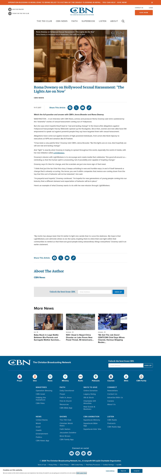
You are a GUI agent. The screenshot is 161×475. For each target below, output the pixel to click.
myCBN (118, 465)
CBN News (39, 98)
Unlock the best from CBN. (62, 292)
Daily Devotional (67, 391)
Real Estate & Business (89, 408)
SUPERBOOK (88, 21)
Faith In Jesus (66, 397)
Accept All (136, 471)
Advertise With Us (115, 397)
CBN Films (40, 403)
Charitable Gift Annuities (89, 402)
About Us (111, 404)
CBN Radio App (114, 427)
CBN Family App (67, 439)
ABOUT (114, 21)
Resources (64, 404)
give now (144, 12)
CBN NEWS (62, 21)
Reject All (123, 471)
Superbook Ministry (91, 420)
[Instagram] (83, 453)
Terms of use (42, 465)
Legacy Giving (89, 394)
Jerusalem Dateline (68, 433)
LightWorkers (58, 153)
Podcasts (111, 423)
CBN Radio (112, 420)
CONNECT (112, 387)
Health (39, 430)
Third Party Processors (93, 465)
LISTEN (102, 21)
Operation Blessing (44, 391)
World (38, 423)
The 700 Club (44, 21)
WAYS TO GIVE (90, 387)
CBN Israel (40, 394)
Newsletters (112, 391)
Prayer (62, 394)
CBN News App (42, 441)
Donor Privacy (64, 465)
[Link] (89, 107)
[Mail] (82, 107)
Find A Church (66, 401)
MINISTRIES (41, 387)
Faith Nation (65, 429)
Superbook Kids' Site (92, 429)
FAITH (74, 21)
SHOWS (63, 416)
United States (42, 420)
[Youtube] (71, 453)
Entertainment (42, 434)
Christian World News (66, 424)
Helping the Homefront (41, 398)
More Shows (65, 436)
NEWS (38, 416)
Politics (39, 437)
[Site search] (123, 22)
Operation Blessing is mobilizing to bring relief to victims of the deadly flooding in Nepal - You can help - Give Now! (67, 2)
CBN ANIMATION (91, 416)
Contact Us (139, 8)
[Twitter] (76, 107)
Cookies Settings (108, 465)
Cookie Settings (110, 471)
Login (151, 8)
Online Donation (90, 391)
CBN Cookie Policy (77, 465)
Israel (38, 427)
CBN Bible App (66, 408)
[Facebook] (70, 107)
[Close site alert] (152, 2)
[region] (80, 471)
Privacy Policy (53, 465)
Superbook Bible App (90, 424)
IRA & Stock (88, 397)
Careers (110, 401)
